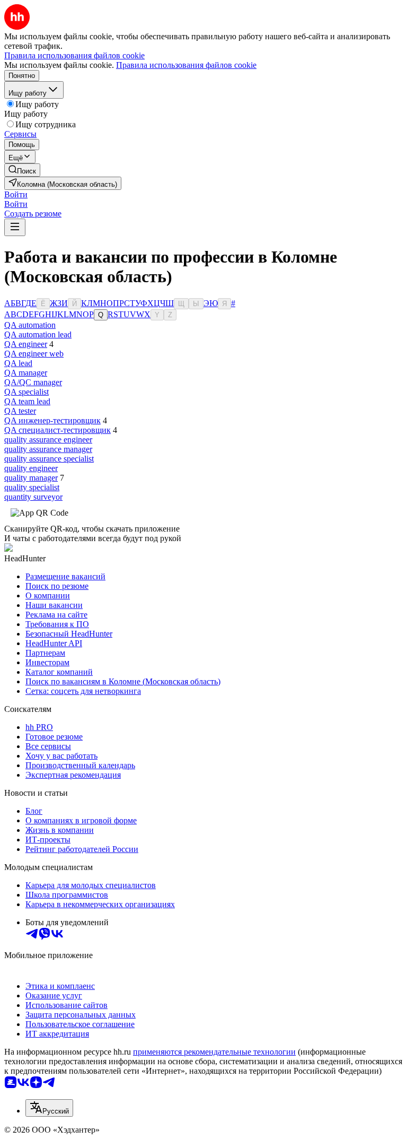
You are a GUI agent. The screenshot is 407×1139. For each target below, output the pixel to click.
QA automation (30, 324)
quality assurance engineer (48, 439)
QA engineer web (34, 353)
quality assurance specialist (49, 458)
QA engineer (25, 344)
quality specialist (31, 487)
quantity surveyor (33, 496)
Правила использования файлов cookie (186, 64)
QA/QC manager (33, 382)
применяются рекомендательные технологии (214, 1051)
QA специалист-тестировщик (57, 429)
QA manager (25, 372)
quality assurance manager (48, 449)
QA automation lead (38, 334)
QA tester (20, 410)
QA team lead (27, 401)
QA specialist (26, 391)
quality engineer (31, 468)
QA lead (18, 363)
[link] (22, 170)
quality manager (31, 477)
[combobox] (49, 1108)
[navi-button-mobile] (14, 227)
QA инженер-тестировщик (52, 420)
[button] (16, 194)
